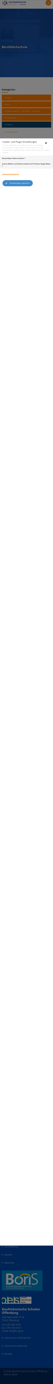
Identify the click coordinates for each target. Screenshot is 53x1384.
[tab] (26, 158)
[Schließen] (47, 143)
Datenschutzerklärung (10, 174)
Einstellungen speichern (19, 183)
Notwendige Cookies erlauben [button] (13, 158)
